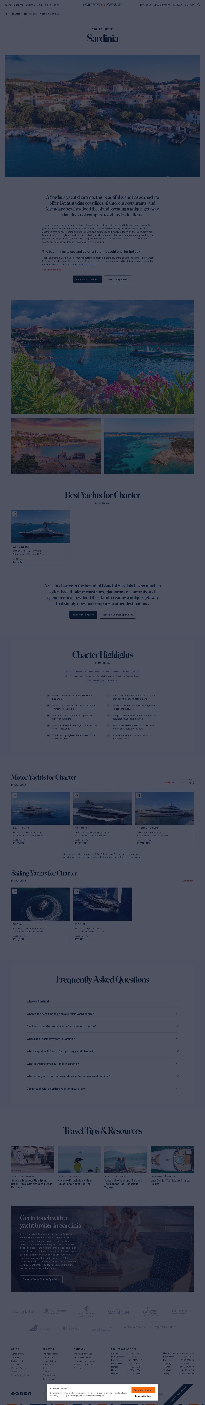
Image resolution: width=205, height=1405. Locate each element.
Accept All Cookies (143, 1390)
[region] (102, 1392)
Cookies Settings (143, 1396)
